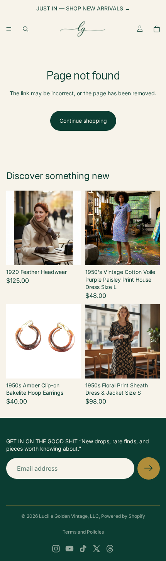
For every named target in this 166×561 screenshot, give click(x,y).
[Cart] (156, 28)
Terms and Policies (83, 532)
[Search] (25, 28)
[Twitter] (96, 548)
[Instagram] (56, 548)
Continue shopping (83, 120)
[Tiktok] (83, 548)
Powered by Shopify (123, 516)
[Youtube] (69, 548)
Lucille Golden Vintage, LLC (69, 516)
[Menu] (9, 29)
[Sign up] (148, 468)
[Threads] (110, 548)
